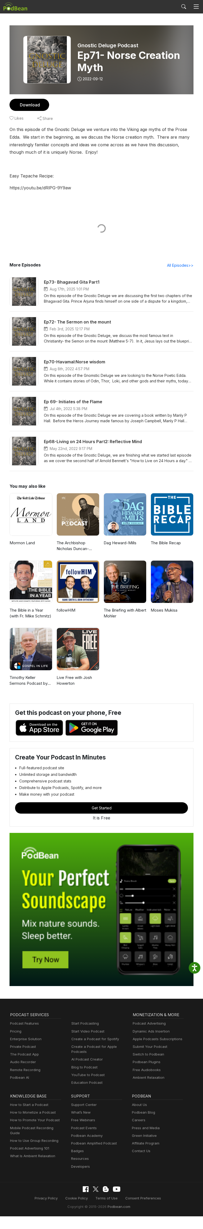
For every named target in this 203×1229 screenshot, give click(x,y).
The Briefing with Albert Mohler (125, 613)
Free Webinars (83, 1120)
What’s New (81, 1112)
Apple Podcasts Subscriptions (157, 1039)
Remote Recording (25, 1070)
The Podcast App (24, 1054)
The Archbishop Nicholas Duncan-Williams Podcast (73, 546)
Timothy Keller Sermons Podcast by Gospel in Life (29, 681)
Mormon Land (22, 542)
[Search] (183, 6)
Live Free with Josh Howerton (74, 680)
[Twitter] (96, 1189)
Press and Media (146, 1128)
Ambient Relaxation (148, 1077)
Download (30, 104)
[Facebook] (86, 1189)
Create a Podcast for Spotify (95, 1039)
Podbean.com (119, 1206)
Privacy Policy (46, 1198)
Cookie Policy (76, 1198)
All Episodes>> (180, 265)
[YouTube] (116, 1189)
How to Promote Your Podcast (35, 1120)
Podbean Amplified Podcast (94, 1143)
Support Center (84, 1105)
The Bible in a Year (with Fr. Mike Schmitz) (30, 613)
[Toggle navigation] (196, 7)
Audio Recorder (23, 1062)
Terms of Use (106, 1198)
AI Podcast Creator (87, 1059)
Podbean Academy (87, 1135)
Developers (80, 1166)
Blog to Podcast (84, 1067)
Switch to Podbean (148, 1054)
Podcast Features (24, 1023)
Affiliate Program (145, 1143)
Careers (138, 1120)
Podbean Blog (143, 1112)
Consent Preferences (143, 1198)
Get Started (102, 808)
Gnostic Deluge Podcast (107, 45)
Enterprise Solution (25, 1039)
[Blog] (106, 1189)
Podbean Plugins (146, 1062)
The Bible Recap (166, 542)
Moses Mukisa (164, 610)
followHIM (66, 610)
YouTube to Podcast (88, 1075)
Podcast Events (84, 1128)
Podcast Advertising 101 (29, 1148)
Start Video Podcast (87, 1031)
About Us (139, 1105)
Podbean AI (19, 1077)
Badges (77, 1151)
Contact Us (141, 1151)
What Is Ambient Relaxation (32, 1156)
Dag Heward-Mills (120, 542)
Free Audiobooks (147, 1070)
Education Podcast (87, 1082)
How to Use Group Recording (34, 1140)
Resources (80, 1158)
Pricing (15, 1031)
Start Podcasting (85, 1023)
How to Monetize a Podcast (33, 1112)
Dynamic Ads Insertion (151, 1031)
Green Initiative (144, 1135)
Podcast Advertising (149, 1023)
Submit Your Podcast (150, 1046)
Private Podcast (23, 1046)
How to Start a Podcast (29, 1105)
